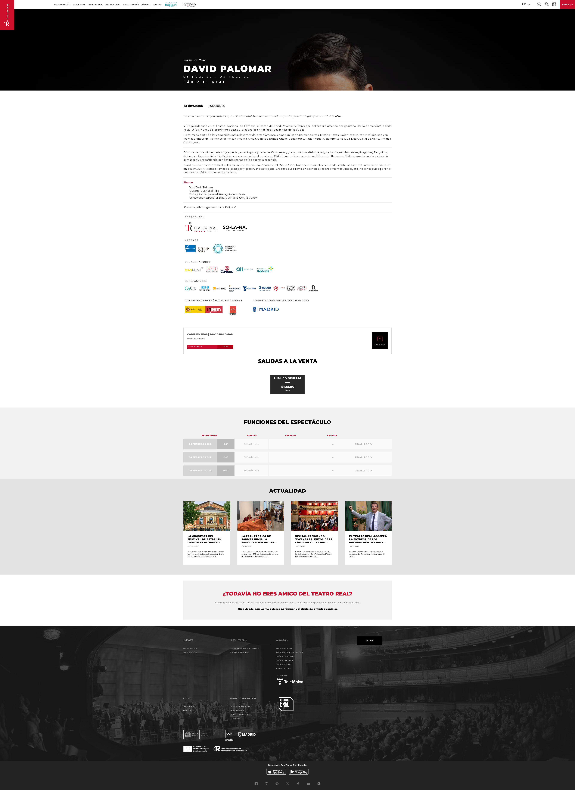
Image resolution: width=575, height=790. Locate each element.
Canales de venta (190, 648)
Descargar (380, 344)
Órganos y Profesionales (240, 706)
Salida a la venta (190, 652)
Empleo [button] (157, 4)
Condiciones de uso (284, 648)
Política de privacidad (285, 660)
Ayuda (369, 640)
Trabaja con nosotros (239, 714)
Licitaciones (235, 718)
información (193, 106)
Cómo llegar (188, 710)
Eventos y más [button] (131, 4)
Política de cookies (283, 664)
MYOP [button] (184, 4)
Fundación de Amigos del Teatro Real (245, 648)
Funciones (216, 106)
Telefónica (290, 680)
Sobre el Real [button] (95, 4)
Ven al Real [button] (79, 4)
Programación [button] (62, 4)
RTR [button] (166, 4)
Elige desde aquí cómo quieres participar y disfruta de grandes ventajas (287, 609)
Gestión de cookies (283, 668)
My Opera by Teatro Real (239, 652)
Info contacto (189, 706)
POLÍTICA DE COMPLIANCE (285, 656)
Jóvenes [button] (145, 4)
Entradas (567, 4)
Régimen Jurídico (237, 710)
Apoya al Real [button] (113, 4)
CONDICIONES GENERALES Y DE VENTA (289, 652)
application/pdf (208, 347)
